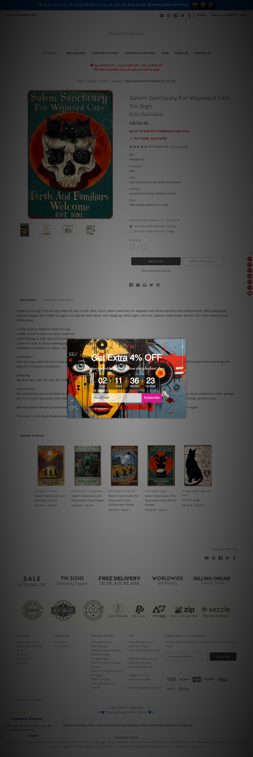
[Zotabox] (183, 414)
